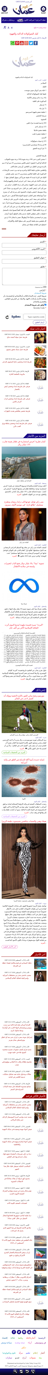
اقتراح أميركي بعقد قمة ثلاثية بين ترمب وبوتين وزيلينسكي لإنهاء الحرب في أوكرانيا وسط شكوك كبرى (16, 1027)
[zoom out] (11, 27)
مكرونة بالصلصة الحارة (17, 374)
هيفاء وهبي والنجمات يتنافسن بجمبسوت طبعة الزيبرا (24, 821)
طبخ (35, 28)
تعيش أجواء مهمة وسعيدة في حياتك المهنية (17, 1129)
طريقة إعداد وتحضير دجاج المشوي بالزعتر (17, 362)
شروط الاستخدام (40, 293)
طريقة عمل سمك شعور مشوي (17, 349)
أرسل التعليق (39, 322)
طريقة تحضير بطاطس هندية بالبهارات (17, 411)
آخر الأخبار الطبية (9, 947)
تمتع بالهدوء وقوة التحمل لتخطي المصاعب (17, 1302)
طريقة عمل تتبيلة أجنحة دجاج (17, 337)
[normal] (8, 27)
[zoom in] (5, 27)
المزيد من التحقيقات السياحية (14, 752)
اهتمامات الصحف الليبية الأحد (17, 1203)
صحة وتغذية (42, 28)
